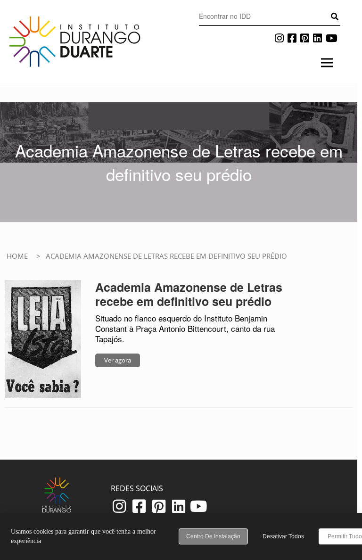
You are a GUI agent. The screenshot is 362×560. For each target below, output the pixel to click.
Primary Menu (326, 64)
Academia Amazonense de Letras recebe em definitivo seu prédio (188, 294)
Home (17, 256)
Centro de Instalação (213, 536)
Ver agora (117, 360)
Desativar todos (283, 536)
